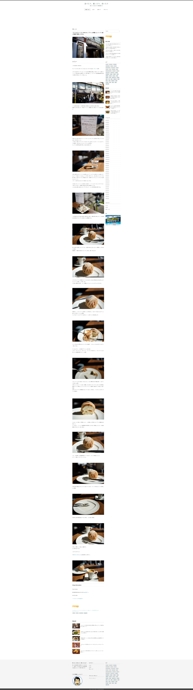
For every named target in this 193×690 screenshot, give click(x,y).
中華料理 (107, 74)
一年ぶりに (95, 68)
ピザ (117, 69)
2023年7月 (107, 143)
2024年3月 (107, 128)
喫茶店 (107, 676)
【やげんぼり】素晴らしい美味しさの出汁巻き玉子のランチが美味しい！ (113, 51)
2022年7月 (107, 167)
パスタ (117, 67)
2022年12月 (107, 157)
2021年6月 (107, 192)
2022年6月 (107, 169)
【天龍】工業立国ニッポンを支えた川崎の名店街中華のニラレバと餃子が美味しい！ (113, 57)
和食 (117, 74)
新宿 (110, 77)
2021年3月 (107, 198)
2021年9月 (107, 186)
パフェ (107, 69)
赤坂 (110, 82)
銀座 (113, 82)
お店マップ (99, 9)
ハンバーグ (113, 67)
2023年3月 (107, 151)
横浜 (111, 79)
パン (110, 69)
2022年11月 (107, 159)
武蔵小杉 (115, 79)
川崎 (117, 676)
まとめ (93, 9)
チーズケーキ (108, 67)
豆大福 (107, 82)
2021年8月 (107, 188)
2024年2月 (107, 130)
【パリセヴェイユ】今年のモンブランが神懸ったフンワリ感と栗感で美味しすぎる (88, 610)
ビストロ (113, 69)
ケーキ (115, 666)
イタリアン (107, 666)
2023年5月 (107, 147)
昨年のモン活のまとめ (77, 554)
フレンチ (114, 671)
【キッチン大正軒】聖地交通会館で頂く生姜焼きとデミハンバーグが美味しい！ (113, 54)
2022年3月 (107, 175)
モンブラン (107, 72)
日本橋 (118, 77)
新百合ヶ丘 (113, 77)
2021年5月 (107, 194)
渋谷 (109, 80)
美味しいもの (87, 9)
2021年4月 (107, 196)
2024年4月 (107, 126)
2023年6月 (107, 145)
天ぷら (114, 676)
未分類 (107, 207)
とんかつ (110, 64)
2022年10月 (107, 161)
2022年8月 (107, 165)
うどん (107, 64)
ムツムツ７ (77, 611)
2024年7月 (107, 120)
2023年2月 (107, 153)
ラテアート (112, 72)
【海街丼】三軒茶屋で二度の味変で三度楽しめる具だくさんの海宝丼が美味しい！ (113, 48)
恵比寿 (107, 77)
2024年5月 (107, 124)
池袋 (118, 79)
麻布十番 (107, 684)
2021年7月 (107, 190)
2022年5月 (107, 171)
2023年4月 (107, 149)
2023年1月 (107, 155)
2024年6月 (107, 122)
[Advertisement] (96, 18)
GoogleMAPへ (85, 592)
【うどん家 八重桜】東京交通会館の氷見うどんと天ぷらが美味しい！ (113, 45)
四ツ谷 (110, 676)
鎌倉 (115, 82)
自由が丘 (113, 80)
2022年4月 (107, 173)
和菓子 (114, 74)
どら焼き (115, 64)
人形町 (111, 74)
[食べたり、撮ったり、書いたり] (96, 3)
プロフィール (106, 9)
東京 (106, 79)
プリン (118, 671)
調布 (116, 80)
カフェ (112, 666)
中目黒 (116, 72)
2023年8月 (107, 141)
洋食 (106, 80)
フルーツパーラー (108, 671)
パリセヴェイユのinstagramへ (77, 598)
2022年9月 (107, 163)
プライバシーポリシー (92, 678)
